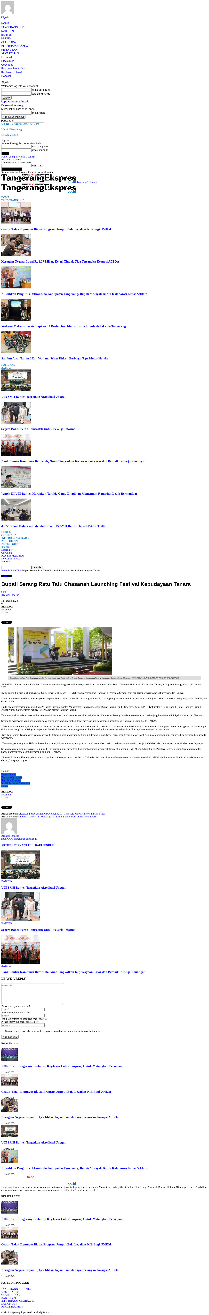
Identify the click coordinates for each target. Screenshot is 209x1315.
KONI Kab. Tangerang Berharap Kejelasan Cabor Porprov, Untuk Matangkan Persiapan (62, 1066)
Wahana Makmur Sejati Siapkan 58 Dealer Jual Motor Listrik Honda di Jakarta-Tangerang (63, 326)
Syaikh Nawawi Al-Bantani (15, 783)
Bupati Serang (8, 774)
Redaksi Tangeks (10, 594)
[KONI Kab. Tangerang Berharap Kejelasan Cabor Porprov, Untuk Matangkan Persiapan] (9, 1059)
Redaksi (6, 76)
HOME (5, 23)
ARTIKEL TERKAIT (13, 845)
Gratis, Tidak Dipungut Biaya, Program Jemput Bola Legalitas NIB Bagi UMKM (56, 229)
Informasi (6, 57)
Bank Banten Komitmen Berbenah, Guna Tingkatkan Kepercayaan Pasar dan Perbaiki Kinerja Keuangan (73, 461)
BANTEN (6, 34)
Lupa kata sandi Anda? (14, 101)
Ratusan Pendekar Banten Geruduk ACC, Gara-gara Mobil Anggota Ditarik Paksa (62, 813)
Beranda (5, 570)
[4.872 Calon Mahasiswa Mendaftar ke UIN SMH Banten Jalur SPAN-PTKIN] (16, 519)
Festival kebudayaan (11, 777)
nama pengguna (41, 90)
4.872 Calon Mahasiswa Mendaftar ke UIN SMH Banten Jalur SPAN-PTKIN (53, 526)
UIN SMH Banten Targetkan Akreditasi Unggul (33, 396)
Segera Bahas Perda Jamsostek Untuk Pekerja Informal (38, 429)
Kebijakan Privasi (11, 72)
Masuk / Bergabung (11, 129)
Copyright (7, 64)
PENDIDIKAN (9, 49)
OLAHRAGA (8, 42)
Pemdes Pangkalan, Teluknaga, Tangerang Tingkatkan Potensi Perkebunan (58, 816)
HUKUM (6, 38)
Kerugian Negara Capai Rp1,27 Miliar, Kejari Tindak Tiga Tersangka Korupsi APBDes (60, 261)
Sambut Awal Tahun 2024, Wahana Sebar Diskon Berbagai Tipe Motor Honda (54, 358)
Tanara (4, 786)
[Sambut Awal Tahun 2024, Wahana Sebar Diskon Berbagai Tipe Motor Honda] (16, 352)
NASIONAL (8, 31)
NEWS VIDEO (9, 135)
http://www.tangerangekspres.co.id (19, 838)
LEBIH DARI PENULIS (40, 845)
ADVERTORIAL (10, 53)
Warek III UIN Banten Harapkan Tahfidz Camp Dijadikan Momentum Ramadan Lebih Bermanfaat (69, 493)
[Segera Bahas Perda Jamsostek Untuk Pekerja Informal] (16, 422)
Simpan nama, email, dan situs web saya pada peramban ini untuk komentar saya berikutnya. (53, 1031)
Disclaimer (7, 61)
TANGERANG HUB (12, 27)
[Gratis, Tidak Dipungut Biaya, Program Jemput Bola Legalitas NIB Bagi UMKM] (16, 223)
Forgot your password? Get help (18, 156)
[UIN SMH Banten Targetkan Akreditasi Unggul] (16, 390)
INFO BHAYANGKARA (14, 46)
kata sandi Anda (41, 93)
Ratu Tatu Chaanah (11, 780)
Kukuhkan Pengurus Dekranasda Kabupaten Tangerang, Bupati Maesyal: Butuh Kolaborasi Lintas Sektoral (74, 294)
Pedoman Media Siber (14, 68)
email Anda (38, 112)
